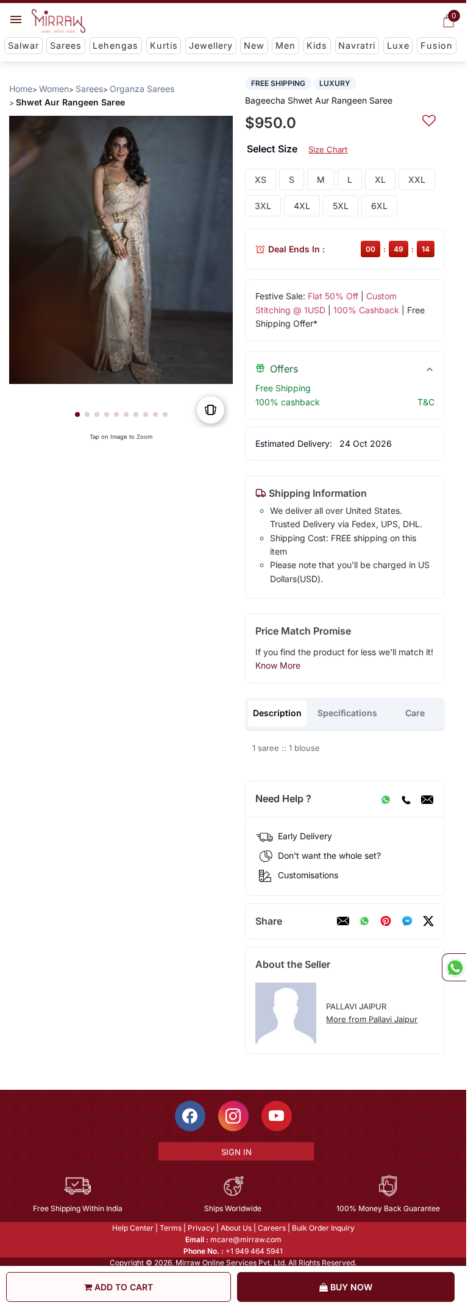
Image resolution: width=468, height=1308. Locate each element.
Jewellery (211, 45)
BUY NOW (350, 1287)
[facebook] (407, 921)
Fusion (436, 45)
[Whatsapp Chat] (454, 967)
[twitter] (428, 921)
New (254, 45)
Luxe (398, 45)
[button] (77, 414)
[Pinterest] (386, 921)
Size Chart (327, 149)
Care (415, 713)
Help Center (133, 1227)
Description (277, 713)
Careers (272, 1227)
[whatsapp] (364, 921)
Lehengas (115, 45)
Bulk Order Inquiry (323, 1227)
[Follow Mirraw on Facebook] (190, 1116)
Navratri (356, 45)
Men (285, 45)
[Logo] (58, 21)
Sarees (66, 45)
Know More (277, 665)
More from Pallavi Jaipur (371, 1019)
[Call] (406, 799)
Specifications (347, 713)
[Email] (427, 799)
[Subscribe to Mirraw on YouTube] (276, 1116)
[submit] (429, 119)
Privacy (201, 1227)
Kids (317, 45)
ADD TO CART (122, 1287)
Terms (171, 1227)
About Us (236, 1227)
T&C (425, 402)
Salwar (23, 45)
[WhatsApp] (386, 799)
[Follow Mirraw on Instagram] (233, 1116)
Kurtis (164, 45)
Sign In (236, 1152)
